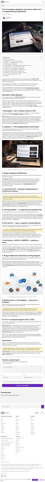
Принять (35, 479)
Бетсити (2, 427)
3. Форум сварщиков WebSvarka (10, 63)
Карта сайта (3, 455)
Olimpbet (17, 434)
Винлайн (2, 432)
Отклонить (42, 479)
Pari (16, 418)
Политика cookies (4, 440)
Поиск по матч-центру (5, 409)
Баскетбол (18, 443)
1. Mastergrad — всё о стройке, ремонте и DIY (13, 61)
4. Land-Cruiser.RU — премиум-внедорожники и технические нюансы (17, 65)
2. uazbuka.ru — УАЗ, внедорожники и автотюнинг (13, 62)
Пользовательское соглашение (7, 442)
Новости (2, 453)
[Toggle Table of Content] (40, 58)
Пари (2, 418)
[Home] (5, 413)
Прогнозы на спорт (19, 438)
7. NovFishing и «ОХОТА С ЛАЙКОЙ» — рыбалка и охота (15, 69)
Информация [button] (4, 436)
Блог (2, 450)
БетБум (2, 419)
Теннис (17, 445)
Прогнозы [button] (18, 436)
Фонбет (2, 430)
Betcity (17, 428)
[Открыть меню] (43, 2)
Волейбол (18, 449)
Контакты (3, 446)
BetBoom (17, 419)
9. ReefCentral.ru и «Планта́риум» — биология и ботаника (15, 72)
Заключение (6, 75)
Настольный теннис (20, 447)
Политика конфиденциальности (7, 438)
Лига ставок (33, 432)
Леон (2, 421)
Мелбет (2, 425)
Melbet (17, 430)
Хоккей (17, 442)
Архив (2, 452)
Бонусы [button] (17, 416)
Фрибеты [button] (33, 416)
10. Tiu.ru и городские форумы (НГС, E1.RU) (12, 74)
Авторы (2, 459)
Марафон (3, 428)
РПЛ (16, 452)
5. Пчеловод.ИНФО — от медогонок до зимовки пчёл (14, 66)
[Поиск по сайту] (42, 406)
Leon (17, 421)
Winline (17, 423)
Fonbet (17, 425)
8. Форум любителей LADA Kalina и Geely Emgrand (14, 71)
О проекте (3, 457)
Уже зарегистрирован (7, 363)
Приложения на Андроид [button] (6, 416)
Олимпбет (33, 434)
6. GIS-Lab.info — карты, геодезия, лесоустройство (13, 68)
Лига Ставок (3, 423)
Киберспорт (18, 450)
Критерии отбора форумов (8, 59)
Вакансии (3, 448)
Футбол (17, 440)
